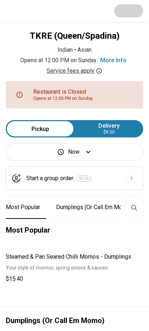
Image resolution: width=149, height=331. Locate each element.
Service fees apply (70, 70)
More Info (113, 60)
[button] (74, 268)
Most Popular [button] (23, 207)
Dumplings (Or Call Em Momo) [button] (94, 207)
